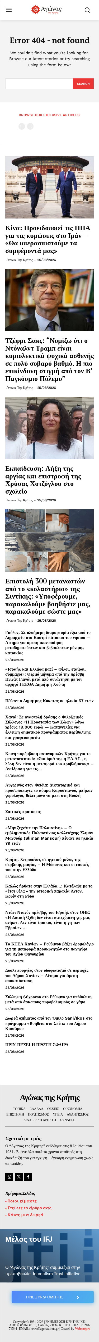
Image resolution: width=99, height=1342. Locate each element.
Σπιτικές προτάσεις (23, 811)
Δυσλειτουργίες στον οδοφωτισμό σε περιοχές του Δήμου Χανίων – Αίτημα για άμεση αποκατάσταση (46, 975)
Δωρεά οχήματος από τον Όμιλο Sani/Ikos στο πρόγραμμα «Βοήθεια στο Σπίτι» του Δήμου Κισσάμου (48, 1023)
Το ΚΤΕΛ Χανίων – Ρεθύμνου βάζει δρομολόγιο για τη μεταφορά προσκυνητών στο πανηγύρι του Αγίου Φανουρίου (49, 949)
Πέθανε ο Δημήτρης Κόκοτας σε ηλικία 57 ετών (49, 700)
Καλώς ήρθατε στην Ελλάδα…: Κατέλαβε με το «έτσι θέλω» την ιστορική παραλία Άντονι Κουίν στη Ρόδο (48, 891)
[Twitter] (19, 1177)
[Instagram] (9, 1177)
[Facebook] (28, 1177)
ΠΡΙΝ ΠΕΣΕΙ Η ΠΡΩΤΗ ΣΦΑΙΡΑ (37, 1044)
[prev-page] (21, 126)
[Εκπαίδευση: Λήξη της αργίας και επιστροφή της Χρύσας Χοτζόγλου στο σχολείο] (49, 428)
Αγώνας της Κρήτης (19, 260)
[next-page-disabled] (30, 126)
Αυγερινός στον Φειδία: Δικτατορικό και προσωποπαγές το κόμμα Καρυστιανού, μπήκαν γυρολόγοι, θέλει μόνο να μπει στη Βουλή (48, 790)
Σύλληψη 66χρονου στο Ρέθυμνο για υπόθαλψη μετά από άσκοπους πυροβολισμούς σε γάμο (48, 999)
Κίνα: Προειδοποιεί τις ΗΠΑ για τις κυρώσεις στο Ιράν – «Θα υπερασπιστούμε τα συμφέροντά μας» (47, 239)
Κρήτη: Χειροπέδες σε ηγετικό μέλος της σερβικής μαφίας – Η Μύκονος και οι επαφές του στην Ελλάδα (47, 864)
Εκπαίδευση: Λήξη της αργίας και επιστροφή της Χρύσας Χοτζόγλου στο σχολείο (43, 479)
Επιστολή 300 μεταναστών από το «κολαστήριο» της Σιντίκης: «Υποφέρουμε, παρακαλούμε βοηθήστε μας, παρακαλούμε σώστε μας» (48, 596)
